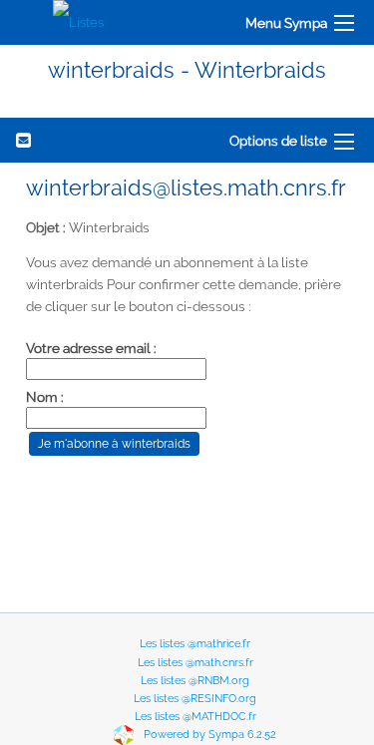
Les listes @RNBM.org (195, 680)
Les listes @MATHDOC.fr (195, 716)
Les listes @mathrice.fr (195, 643)
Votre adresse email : (91, 348)
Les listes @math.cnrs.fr (195, 662)
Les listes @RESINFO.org (195, 698)
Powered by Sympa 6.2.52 (210, 735)
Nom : (45, 397)
